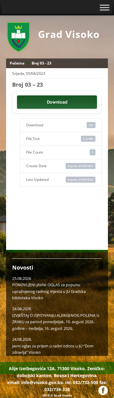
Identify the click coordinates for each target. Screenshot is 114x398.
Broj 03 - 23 (41, 63)
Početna (17, 63)
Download (57, 101)
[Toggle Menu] (104, 7)
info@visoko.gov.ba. (42, 382)
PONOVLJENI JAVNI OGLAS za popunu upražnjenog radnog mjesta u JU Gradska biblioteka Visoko (49, 291)
